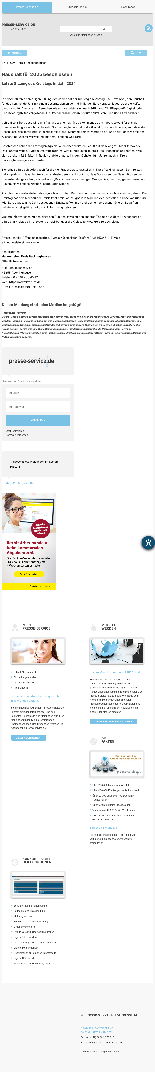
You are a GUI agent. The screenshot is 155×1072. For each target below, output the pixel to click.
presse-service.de (18, 25)
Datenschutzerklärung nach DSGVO (100, 1051)
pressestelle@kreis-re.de (28, 286)
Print (137, 53)
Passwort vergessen (17, 435)
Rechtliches (128, 6)
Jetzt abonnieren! (28, 737)
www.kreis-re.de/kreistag (103, 221)
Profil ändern (21, 687)
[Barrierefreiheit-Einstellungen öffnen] (148, 542)
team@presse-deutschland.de (105, 1042)
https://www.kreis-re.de (25, 282)
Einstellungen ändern (25, 677)
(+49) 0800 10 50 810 (102, 1037)
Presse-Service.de (27, 6)
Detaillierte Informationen (113, 721)
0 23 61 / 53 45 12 (25, 277)
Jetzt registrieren (15, 431)
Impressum (126, 1015)
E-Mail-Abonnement (25, 672)
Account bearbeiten (24, 682)
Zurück (15, 53)
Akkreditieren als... (78, 6)
